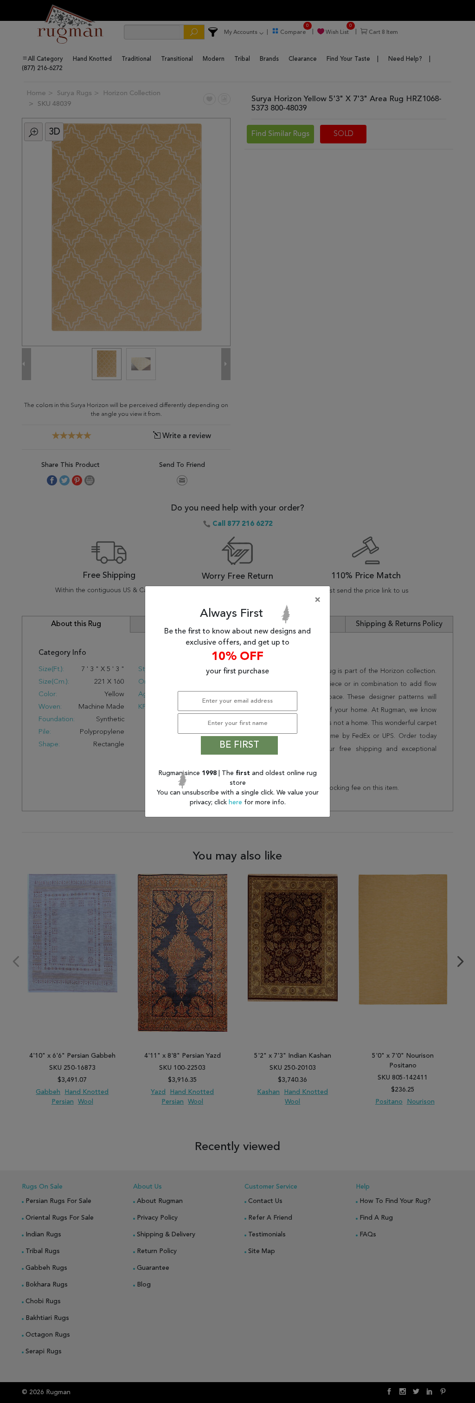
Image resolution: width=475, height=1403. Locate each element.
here (236, 802)
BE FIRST (239, 745)
